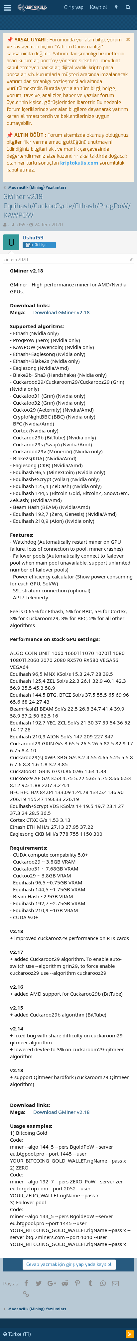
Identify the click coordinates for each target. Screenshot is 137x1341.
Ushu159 (17, 224)
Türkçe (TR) (19, 1334)
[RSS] (130, 1334)
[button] (7, 7)
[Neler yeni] (116, 7)
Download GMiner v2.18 (61, 312)
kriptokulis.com (79, 163)
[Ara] (128, 7)
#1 (132, 260)
